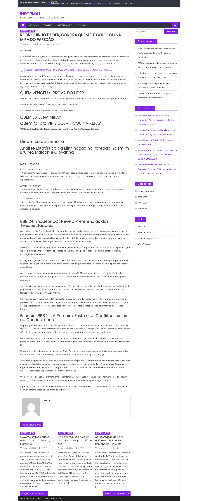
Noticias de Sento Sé (59, 4)
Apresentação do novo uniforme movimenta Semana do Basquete (109, 440)
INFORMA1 (30, 14)
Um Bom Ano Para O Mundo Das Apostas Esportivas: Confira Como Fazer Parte (156, 120)
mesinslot (142, 130)
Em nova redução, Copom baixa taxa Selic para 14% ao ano (75, 440)
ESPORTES (100, 4)
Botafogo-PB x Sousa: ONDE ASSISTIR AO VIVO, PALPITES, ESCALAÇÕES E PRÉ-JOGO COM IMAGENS (157, 154)
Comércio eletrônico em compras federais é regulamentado (154, 95)
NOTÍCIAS (53, 2)
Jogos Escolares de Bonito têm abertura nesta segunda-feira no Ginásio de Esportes (157, 53)
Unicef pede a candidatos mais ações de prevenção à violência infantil (157, 75)
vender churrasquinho (148, 164)
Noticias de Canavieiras (81, 4)
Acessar (141, 226)
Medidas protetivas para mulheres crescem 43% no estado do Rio (154, 85)
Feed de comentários (148, 238)
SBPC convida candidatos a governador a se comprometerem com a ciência (157, 65)
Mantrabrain (56, 498)
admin (42, 44)
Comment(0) (55, 44)
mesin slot (143, 115)
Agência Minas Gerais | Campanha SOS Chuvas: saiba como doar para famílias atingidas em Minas (36, 493)
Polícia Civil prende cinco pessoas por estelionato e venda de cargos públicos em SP (118, 493)
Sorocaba (142, 208)
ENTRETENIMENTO (113, 4)
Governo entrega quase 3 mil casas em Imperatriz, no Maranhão (37, 440)
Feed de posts (144, 232)
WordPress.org (144, 244)
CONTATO (128, 4)
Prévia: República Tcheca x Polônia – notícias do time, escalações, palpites (157, 169)
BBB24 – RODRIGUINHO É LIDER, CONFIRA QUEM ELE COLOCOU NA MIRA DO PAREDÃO (68, 69)
